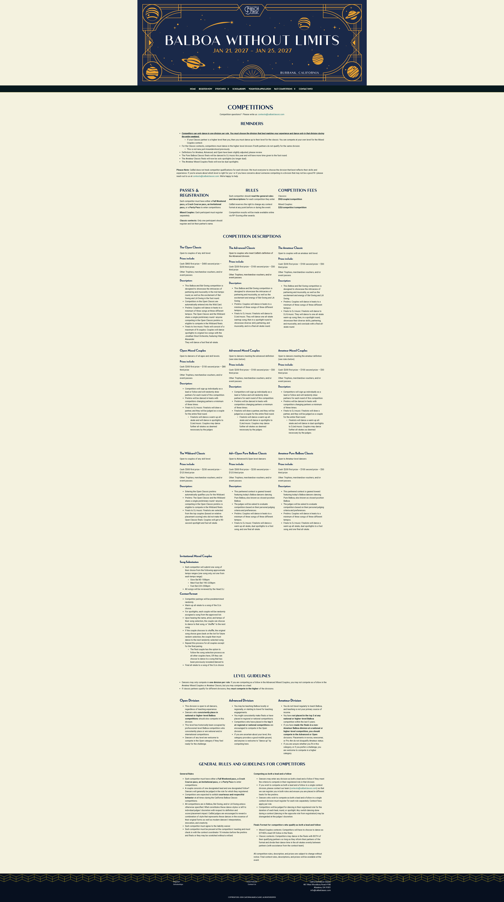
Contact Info (306, 89)
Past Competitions (283, 89)
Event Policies (252, 882)
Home (193, 89)
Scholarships (239, 89)
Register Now (205, 89)
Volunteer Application (260, 89)
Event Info (220, 89)
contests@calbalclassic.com (271, 114)
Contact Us (252, 884)
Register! (176, 882)
